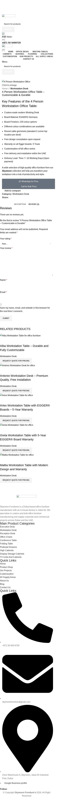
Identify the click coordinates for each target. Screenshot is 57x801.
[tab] (20, 204)
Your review (6, 248)
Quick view (3, 460)
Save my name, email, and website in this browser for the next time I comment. (25, 309)
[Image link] (26, 500)
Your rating (6, 238)
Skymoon (7, 171)
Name (3, 280)
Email (3, 292)
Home (5, 88)
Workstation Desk (19, 88)
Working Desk (32, 112)
